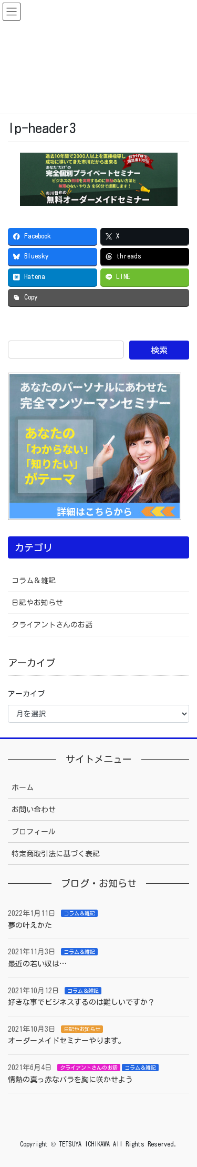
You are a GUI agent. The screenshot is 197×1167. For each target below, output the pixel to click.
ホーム (23, 787)
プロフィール (34, 831)
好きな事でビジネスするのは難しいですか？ (81, 1002)
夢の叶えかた (30, 925)
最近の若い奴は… (37, 963)
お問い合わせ (34, 809)
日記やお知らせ (37, 602)
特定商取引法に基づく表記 (56, 853)
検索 (159, 350)
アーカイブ (26, 693)
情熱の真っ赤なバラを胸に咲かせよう (70, 1079)
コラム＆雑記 (34, 580)
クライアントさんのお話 (52, 625)
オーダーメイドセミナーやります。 (67, 1040)
